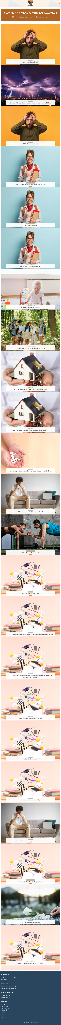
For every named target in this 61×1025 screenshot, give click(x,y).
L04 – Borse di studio (30, 225)
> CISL (3, 1015)
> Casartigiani (5, 1009)
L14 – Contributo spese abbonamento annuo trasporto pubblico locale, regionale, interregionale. (30, 676)
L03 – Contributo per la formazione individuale (30, 185)
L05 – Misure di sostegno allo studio (30, 266)
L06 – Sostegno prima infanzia (30, 307)
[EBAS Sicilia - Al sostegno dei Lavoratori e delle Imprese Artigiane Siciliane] (30, 3)
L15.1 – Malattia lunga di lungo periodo (30, 718)
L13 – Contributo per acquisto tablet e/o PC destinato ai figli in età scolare (30, 634)
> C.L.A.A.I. (4, 1011)
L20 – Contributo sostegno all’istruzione (30, 963)
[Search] (59, 3)
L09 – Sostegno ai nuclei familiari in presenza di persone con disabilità (30, 471)
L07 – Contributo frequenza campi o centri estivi (30, 348)
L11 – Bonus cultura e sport (30, 553)
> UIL (2, 1017)
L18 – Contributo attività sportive (30, 882)
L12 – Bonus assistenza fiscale (30, 594)
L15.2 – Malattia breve (30, 759)
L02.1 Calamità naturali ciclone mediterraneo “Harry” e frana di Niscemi (30, 103)
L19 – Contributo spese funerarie (30, 922)
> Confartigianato (6, 1006)
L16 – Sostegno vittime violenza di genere (30, 800)
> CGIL (3, 1013)
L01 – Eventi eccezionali (30, 62)
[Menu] (2, 3)
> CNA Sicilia (4, 1004)
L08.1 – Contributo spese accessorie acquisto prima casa (30, 389)
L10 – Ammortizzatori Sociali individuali (30, 512)
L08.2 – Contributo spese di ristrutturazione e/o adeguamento (30, 430)
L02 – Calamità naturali (30, 144)
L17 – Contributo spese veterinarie (30, 841)
